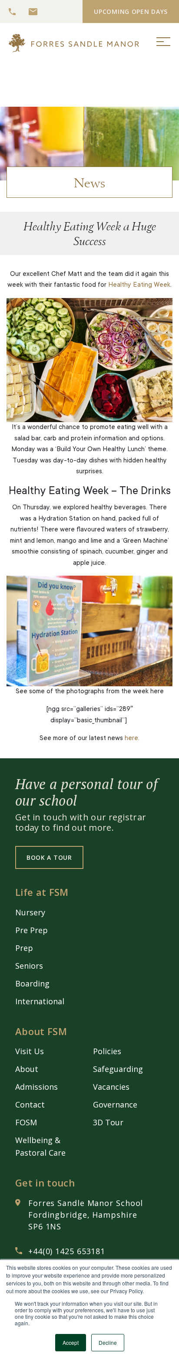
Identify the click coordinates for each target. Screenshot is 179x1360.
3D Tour (108, 1122)
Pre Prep (31, 930)
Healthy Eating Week (139, 285)
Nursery (30, 912)
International (39, 1001)
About (26, 1069)
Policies (107, 1051)
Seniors (29, 965)
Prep (24, 948)
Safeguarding (118, 1069)
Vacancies (111, 1086)
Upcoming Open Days (131, 11)
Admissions (36, 1086)
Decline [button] (108, 1342)
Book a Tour (49, 857)
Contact (30, 1104)
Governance (115, 1104)
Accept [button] (71, 1342)
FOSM (26, 1122)
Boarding (32, 983)
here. (132, 738)
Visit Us (29, 1051)
